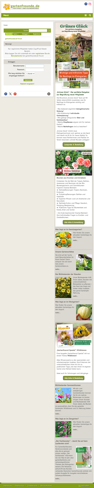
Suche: (26, 30)
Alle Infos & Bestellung (74, 378)
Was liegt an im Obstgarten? (67, 301)
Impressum (8, 486)
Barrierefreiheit (46, 486)
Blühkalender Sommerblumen (68, 385)
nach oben (85, 486)
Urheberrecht (32, 486)
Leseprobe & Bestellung (73, 144)
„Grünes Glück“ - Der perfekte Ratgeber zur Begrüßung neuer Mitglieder (73, 93)
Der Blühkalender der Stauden (68, 274)
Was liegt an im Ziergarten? (67, 418)
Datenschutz (19, 486)
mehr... (57, 478)
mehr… (75, 240)
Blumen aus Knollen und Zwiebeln (71, 178)
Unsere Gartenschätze (64, 251)
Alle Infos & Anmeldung (73, 222)
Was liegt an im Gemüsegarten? (68, 229)
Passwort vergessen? (27, 84)
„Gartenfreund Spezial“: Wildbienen (72, 350)
